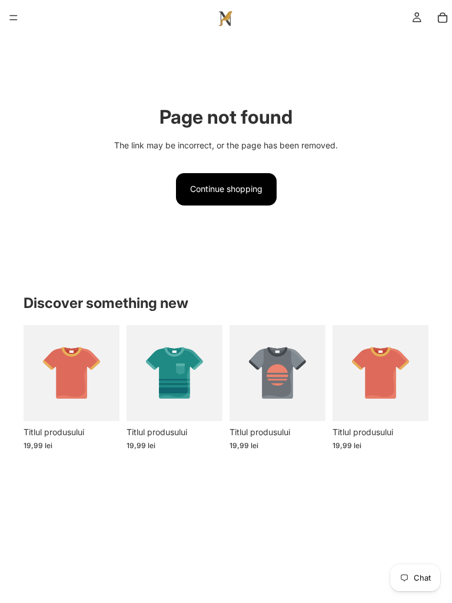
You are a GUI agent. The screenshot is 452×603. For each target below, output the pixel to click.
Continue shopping (226, 189)
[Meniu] (13, 17)
